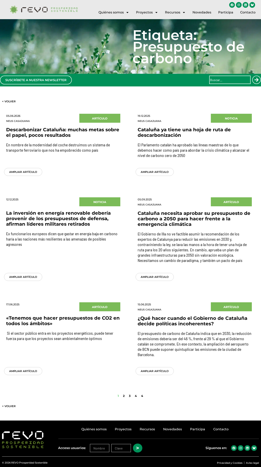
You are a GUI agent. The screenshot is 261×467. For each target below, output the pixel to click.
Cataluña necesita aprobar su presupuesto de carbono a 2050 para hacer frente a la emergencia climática (194, 218)
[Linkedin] (245, 5)
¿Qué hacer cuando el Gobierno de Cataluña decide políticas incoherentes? (192, 321)
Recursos (172, 12)
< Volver (9, 101)
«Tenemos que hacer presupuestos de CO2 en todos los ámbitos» (63, 320)
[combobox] (230, 80)
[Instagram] (239, 5)
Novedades (201, 12)
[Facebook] (232, 5)
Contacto (247, 12)
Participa (225, 12)
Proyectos (144, 12)
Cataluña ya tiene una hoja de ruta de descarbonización (184, 132)
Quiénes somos (111, 12)
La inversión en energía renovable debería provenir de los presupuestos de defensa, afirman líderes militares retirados (58, 218)
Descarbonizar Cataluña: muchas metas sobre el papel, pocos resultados (62, 132)
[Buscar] (256, 80)
